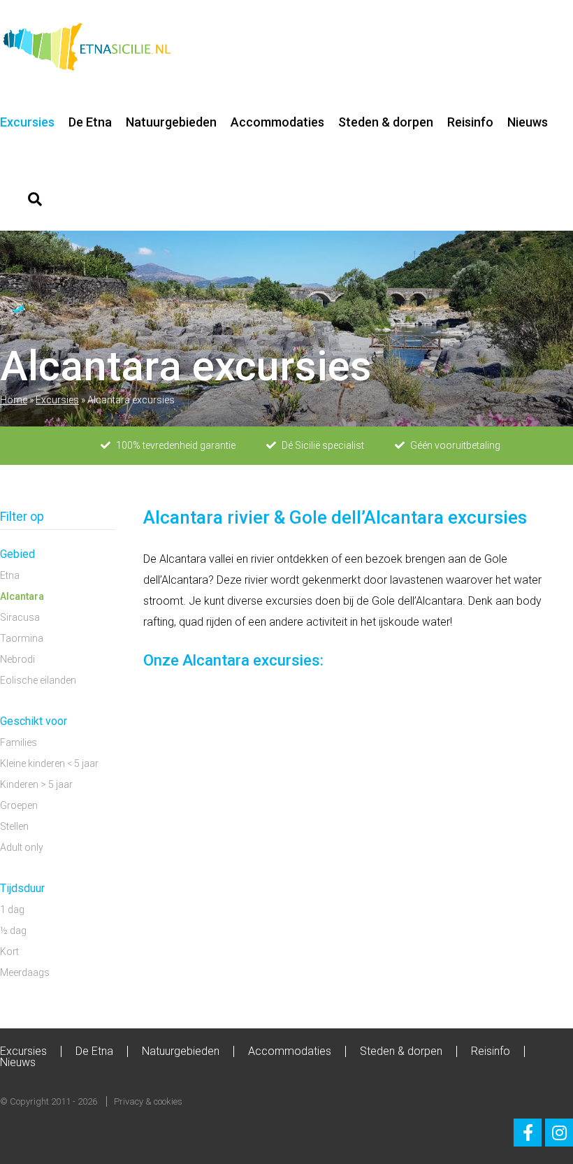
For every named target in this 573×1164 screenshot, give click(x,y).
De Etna (90, 122)
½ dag (13, 930)
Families (18, 742)
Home (13, 399)
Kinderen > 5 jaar (36, 784)
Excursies (27, 122)
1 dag (12, 909)
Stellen (14, 826)
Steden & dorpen (385, 122)
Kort (9, 951)
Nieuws (527, 122)
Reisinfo (470, 122)
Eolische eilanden (38, 680)
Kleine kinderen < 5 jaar (49, 763)
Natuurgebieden (171, 122)
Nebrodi (17, 659)
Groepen (19, 805)
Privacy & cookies (148, 1101)
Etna (10, 575)
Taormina (21, 638)
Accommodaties (277, 122)
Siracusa (20, 617)
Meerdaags (25, 972)
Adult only (21, 847)
